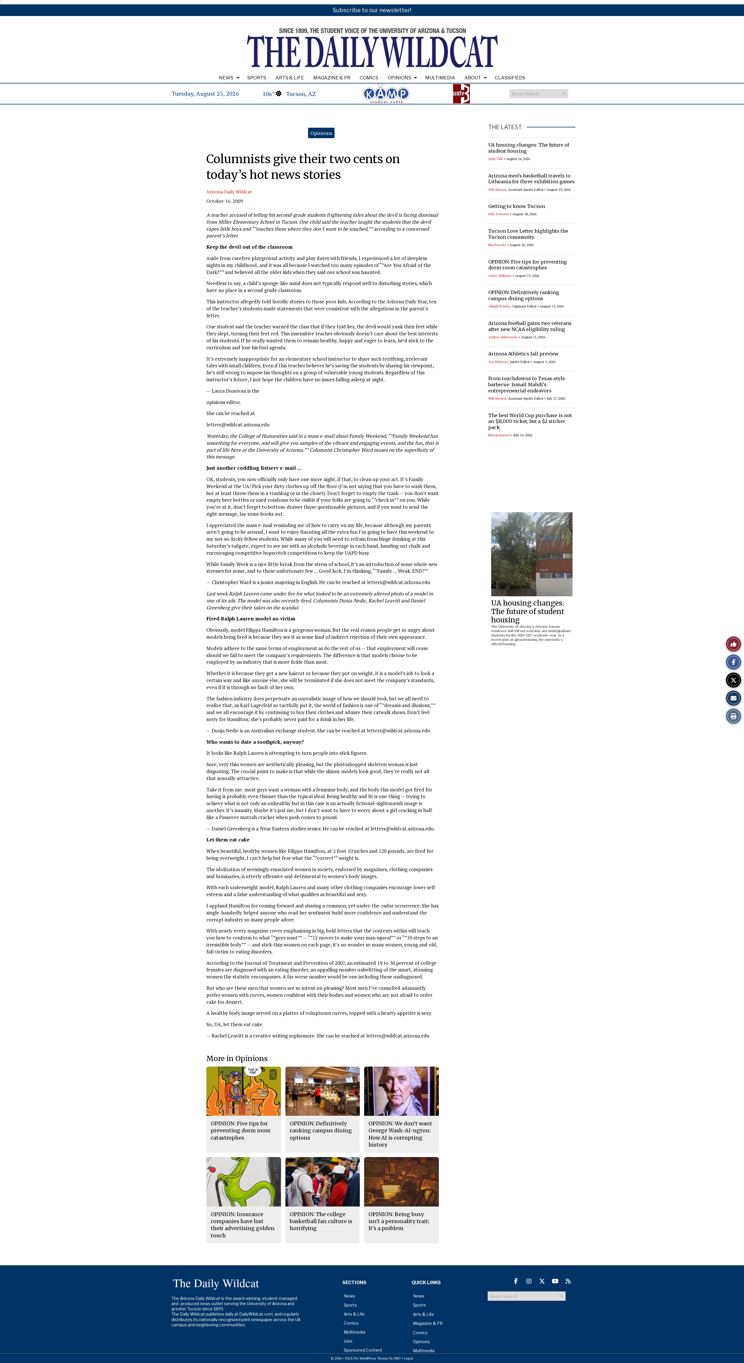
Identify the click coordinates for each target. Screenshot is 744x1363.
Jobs (348, 1341)
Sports (256, 78)
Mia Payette (497, 245)
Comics (369, 78)
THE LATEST (505, 127)
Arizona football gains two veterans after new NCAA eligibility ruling (530, 326)
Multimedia (440, 78)
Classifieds (510, 78)
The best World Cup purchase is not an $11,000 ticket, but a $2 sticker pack (530, 421)
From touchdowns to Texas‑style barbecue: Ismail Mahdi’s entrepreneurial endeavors (526, 385)
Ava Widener (498, 362)
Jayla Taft (495, 158)
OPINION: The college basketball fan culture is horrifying (321, 1221)
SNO (397, 1358)
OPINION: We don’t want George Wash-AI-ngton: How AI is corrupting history (400, 1134)
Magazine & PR (331, 78)
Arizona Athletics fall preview (523, 354)
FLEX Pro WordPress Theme (367, 1358)
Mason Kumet (499, 435)
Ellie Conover (498, 214)
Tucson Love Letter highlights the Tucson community (528, 234)
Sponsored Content (363, 1350)
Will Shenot (497, 189)
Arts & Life (290, 78)
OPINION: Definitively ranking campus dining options (523, 295)
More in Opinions (237, 1058)
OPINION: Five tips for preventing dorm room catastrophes (527, 265)
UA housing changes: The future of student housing (527, 611)
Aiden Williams (500, 275)
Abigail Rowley (499, 306)
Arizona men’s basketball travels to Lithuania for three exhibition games (531, 179)
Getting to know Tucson (516, 206)
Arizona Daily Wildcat (229, 191)
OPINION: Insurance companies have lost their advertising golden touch (243, 1225)
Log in (408, 1358)
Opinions (399, 78)
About (472, 78)
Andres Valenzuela (503, 337)
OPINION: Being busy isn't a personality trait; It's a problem (399, 1221)
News (226, 78)
